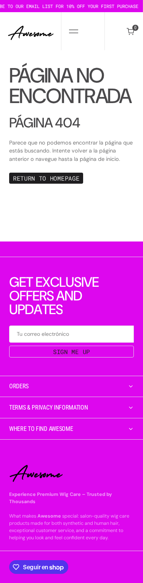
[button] (73, 31)
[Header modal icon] (73, 31)
